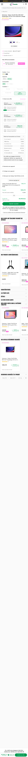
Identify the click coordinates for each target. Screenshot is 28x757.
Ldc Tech (15, 180)
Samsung (20, 377)
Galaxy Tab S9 (12, 377)
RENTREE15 (20, 63)
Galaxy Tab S (4, 11)
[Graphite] (6, 74)
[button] (19, 43)
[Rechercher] (25, 7)
